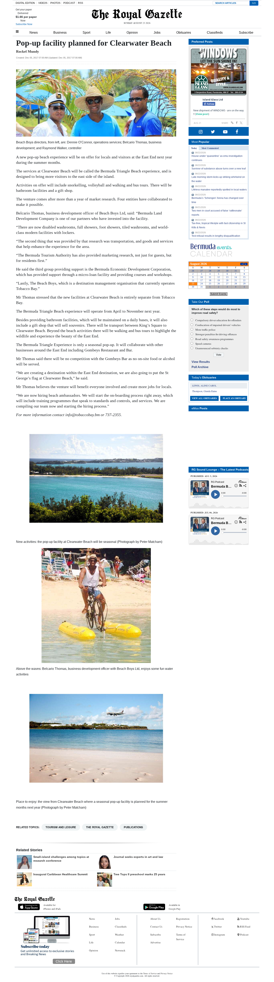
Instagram (219, 934)
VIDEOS (42, 3)
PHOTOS (55, 3)
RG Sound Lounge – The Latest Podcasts (220, 469)
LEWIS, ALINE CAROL (204, 385)
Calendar (120, 942)
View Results (201, 361)
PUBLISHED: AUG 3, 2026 (204, 476)
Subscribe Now (24, 24)
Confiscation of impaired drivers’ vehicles (218, 325)
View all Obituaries (204, 398)
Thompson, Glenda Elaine (204, 391)
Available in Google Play (175, 906)
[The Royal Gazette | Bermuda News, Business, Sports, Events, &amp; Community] (137, 14)
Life (108, 32)
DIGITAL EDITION (25, 3)
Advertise (155, 942)
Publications (133, 827)
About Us (155, 919)
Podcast (244, 934)
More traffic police (205, 329)
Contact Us (156, 926)
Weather (119, 934)
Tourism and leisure (61, 827)
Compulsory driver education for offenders (218, 320)
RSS (80, 3)
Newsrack (120, 950)
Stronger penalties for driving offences (216, 334)
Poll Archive (200, 367)
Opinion (132, 32)
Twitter (217, 926)
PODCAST (69, 3)
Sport (86, 32)
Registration (183, 919)
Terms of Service (180, 937)
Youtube (244, 919)
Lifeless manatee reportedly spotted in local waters (219, 189)
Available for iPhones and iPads (52, 906)
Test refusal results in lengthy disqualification (216, 235)
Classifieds (215, 32)
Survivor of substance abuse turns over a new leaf (219, 168)
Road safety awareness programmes (214, 339)
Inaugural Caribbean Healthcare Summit (60, 874)
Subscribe (246, 32)
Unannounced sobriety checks (211, 348)
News (33, 32)
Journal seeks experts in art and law (138, 856)
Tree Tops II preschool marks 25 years (139, 874)
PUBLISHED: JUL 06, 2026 (204, 512)
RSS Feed (244, 926)
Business (60, 32)
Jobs (157, 32)
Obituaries (183, 32)
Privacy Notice (184, 926)
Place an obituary (234, 398)
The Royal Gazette (100, 827)
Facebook (218, 919)
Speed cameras (203, 343)
